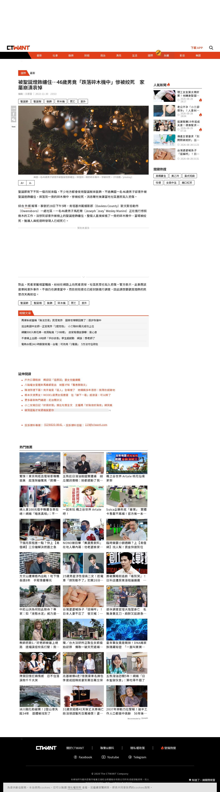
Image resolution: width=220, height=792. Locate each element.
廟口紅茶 (187, 182)
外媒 (28, 206)
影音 (182, 55)
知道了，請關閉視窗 (203, 780)
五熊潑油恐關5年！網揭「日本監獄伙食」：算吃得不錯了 (125, 678)
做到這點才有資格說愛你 (39, 410)
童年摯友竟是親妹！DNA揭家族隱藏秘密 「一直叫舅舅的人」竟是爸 (126, 644)
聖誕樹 (37, 101)
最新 (39, 55)
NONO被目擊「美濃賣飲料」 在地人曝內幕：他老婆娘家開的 (83, 545)
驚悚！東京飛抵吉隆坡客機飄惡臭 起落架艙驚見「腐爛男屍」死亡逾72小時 (39, 478)
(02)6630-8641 (53, 424)
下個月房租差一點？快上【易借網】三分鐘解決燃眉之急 (39, 545)
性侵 (158, 182)
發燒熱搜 (170, 748)
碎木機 (61, 101)
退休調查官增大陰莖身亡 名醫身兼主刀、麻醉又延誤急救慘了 (126, 611)
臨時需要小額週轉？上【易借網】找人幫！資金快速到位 (126, 545)
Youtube (113, 757)
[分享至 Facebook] (13, 114)
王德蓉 (28, 93)
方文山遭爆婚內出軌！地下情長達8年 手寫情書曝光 (39, 578)
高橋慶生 (161, 176)
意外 (83, 101)
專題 (198, 55)
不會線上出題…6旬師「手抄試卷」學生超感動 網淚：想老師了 (58, 338)
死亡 (72, 101)
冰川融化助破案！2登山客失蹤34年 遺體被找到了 (38, 711)
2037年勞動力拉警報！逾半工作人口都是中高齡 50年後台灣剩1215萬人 (126, 711)
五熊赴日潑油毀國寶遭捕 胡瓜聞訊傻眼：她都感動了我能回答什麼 (83, 478)
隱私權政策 (75, 787)
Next (13, 126)
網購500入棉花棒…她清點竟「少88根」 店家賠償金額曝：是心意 (59, 332)
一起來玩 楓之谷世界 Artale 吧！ (82, 511)
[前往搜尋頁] (211, 48)
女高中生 (171, 182)
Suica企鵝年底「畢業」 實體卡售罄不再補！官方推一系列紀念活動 (126, 511)
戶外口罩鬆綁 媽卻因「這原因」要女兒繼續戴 (53, 380)
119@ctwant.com (96, 424)
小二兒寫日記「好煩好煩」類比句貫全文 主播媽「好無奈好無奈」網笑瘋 (68, 405)
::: (22, 60)
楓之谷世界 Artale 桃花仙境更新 (125, 478)
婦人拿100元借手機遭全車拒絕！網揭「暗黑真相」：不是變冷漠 (39, 511)
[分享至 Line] (13, 108)
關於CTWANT (75, 748)
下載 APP (197, 47)
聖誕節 (24, 101)
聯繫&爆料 (107, 748)
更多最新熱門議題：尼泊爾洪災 (43, 400)
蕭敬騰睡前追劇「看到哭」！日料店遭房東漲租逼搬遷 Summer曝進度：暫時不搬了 (126, 578)
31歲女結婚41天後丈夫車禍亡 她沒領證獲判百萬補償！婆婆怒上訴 (83, 711)
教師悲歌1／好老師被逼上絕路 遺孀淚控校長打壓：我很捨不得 (39, 644)
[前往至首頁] (18, 48)
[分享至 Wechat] (13, 119)
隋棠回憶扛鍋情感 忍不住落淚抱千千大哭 (39, 678)
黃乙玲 (175, 176)
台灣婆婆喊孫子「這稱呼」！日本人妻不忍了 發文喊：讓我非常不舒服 (83, 611)
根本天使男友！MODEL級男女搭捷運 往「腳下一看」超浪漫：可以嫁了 (68, 395)
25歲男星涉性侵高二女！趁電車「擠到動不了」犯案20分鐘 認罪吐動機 (83, 578)
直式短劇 (189, 176)
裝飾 (49, 101)
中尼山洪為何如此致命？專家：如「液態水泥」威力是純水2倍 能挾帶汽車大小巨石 (39, 611)
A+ (22, 183)
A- (30, 183)
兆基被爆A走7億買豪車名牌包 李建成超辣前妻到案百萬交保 (83, 678)
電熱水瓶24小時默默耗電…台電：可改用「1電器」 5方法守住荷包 (59, 344)
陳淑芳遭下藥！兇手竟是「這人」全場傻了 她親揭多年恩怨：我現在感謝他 (70, 390)
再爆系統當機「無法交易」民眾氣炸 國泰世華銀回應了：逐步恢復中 (61, 320)
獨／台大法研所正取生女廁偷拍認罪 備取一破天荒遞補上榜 (83, 644)
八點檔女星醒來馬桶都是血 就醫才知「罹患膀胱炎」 (56, 385)
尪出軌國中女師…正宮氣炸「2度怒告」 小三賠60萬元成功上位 (57, 326)
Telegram (139, 757)
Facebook (85, 757)
